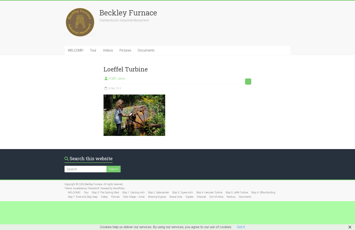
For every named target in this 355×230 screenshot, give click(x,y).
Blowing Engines (157, 196)
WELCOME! (75, 50)
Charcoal (201, 196)
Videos (108, 50)
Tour (93, 50)
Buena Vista (175, 196)
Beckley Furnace (128, 13)
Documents (146, 50)
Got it (241, 227)
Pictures (125, 50)
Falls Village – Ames (134, 196)
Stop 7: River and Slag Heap (83, 196)
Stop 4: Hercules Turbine (209, 192)
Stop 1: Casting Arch (133, 192)
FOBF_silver (116, 79)
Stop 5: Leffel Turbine (237, 192)
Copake (189, 196)
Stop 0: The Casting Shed (105, 192)
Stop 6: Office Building (263, 192)
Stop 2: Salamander (158, 192)
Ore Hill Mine (216, 196)
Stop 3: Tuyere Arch (182, 192)
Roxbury (231, 196)
